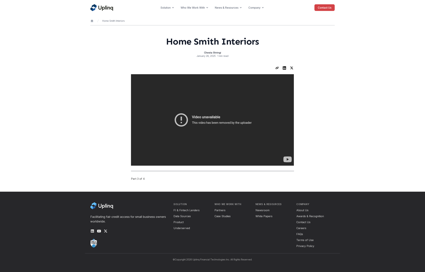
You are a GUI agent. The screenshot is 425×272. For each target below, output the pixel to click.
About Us (302, 210)
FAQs (299, 234)
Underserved (181, 228)
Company (254, 7)
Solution (166, 7)
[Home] (92, 21)
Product (178, 222)
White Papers (263, 216)
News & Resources (226, 7)
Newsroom (262, 210)
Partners (219, 210)
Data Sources (182, 216)
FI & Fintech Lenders (186, 210)
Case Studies (222, 216)
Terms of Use (305, 240)
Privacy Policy (305, 246)
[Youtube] (99, 231)
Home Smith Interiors (113, 20)
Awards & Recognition (310, 216)
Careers (301, 228)
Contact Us (324, 7)
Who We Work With (193, 7)
